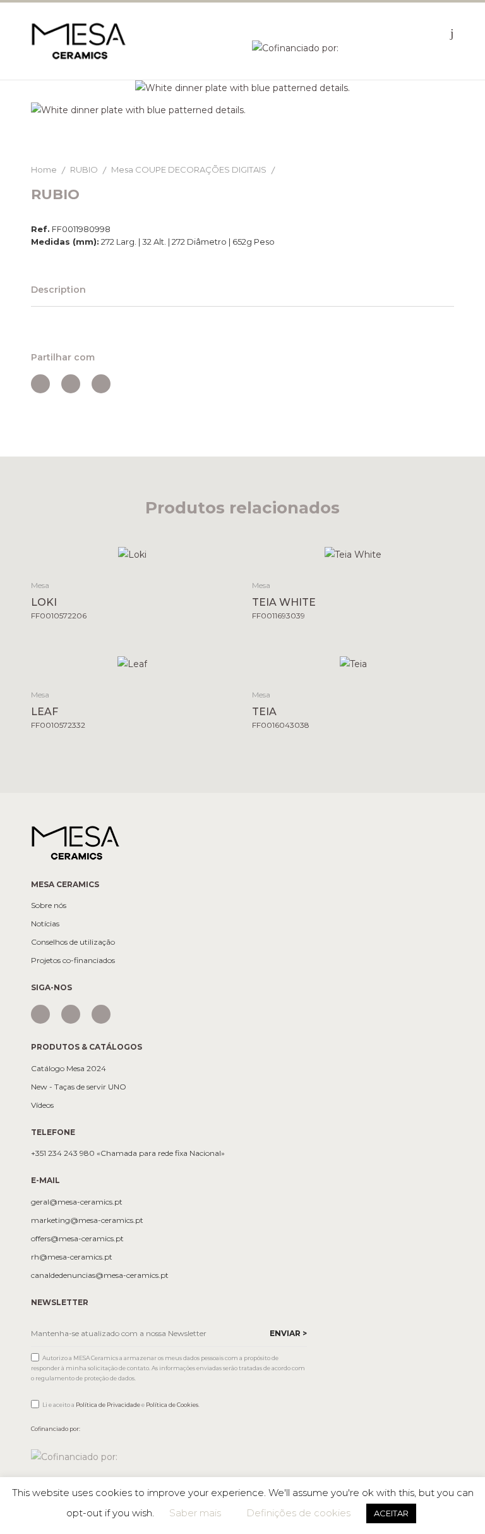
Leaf (44, 712)
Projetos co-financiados (73, 960)
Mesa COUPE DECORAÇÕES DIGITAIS (188, 169)
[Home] (78, 40)
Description (58, 289)
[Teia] (353, 663)
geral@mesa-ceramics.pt (77, 1202)
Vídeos (42, 1105)
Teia (264, 712)
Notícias (45, 924)
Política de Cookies (172, 1404)
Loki (44, 602)
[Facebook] (70, 1014)
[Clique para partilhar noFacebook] (40, 383)
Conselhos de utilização (73, 942)
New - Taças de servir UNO (78, 1087)
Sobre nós (48, 905)
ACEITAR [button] (391, 1513)
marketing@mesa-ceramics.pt (87, 1220)
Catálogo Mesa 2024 (68, 1068)
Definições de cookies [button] (298, 1513)
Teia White (284, 602)
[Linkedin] (101, 1014)
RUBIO (84, 169)
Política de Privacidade (108, 1404)
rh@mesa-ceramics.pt (71, 1257)
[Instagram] (40, 1014)
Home (44, 169)
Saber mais (195, 1513)
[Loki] (132, 554)
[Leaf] (132, 663)
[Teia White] (353, 554)
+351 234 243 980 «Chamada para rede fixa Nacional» (128, 1153)
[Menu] (452, 32)
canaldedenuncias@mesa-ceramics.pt (100, 1275)
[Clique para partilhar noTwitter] (70, 383)
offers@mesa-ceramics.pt (77, 1239)
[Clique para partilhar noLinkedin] (101, 383)
